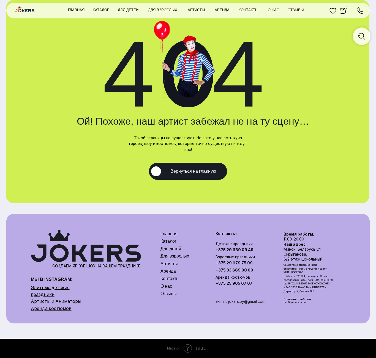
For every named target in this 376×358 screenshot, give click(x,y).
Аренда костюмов (51, 308)
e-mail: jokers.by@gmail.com (240, 301)
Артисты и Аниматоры (56, 301)
